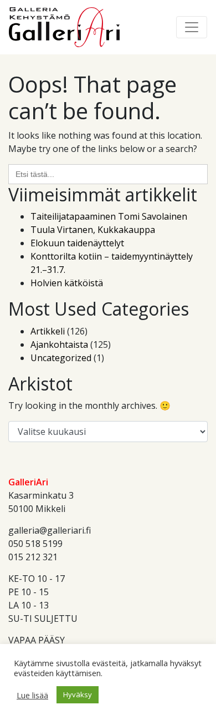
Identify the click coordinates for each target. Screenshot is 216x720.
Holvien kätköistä (66, 283)
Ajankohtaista (59, 344)
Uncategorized (60, 358)
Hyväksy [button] (77, 694)
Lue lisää (32, 695)
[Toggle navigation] (191, 27)
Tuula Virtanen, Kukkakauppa (92, 230)
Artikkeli (47, 331)
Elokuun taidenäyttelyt (77, 243)
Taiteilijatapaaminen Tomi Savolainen (108, 216)
